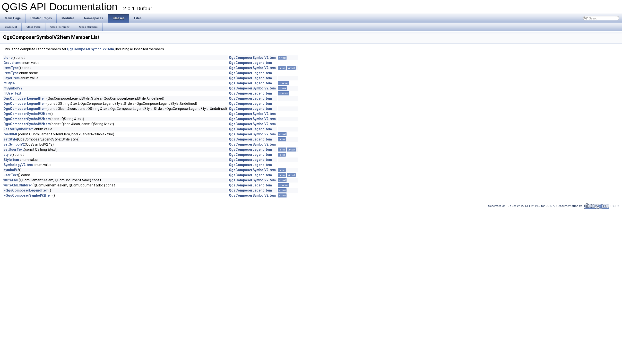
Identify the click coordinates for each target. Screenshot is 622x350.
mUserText (12, 93)
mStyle (9, 83)
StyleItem (11, 160)
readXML (10, 134)
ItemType (10, 73)
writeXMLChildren (18, 185)
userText (10, 175)
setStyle (10, 139)
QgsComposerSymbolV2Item (90, 49)
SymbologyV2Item (18, 165)
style (7, 155)
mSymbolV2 (12, 88)
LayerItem (11, 78)
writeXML (11, 180)
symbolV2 (11, 170)
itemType (10, 68)
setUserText (13, 149)
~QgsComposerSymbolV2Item (27, 195)
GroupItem (12, 63)
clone (7, 58)
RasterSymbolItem (18, 129)
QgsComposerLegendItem (250, 63)
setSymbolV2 (14, 144)
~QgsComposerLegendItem (26, 190)
